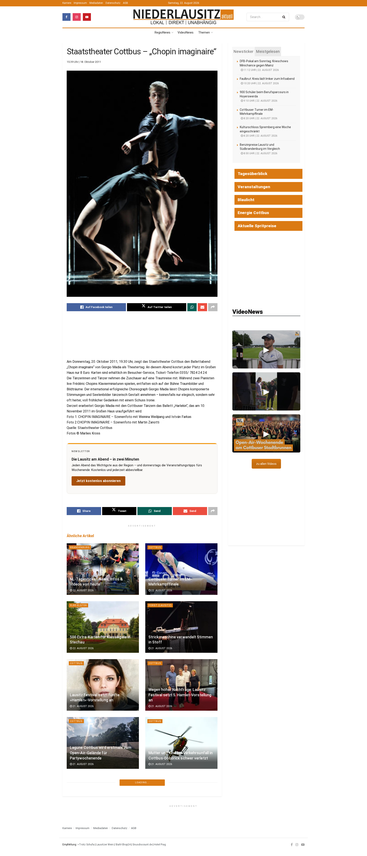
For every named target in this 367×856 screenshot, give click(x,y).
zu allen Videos (266, 463)
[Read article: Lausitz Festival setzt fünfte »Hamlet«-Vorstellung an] (103, 685)
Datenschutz (113, 2)
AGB (125, 2)
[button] (266, 349)
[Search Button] (284, 17)
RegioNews (162, 32)
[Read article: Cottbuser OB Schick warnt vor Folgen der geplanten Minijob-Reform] (103, 801)
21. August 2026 (161, 648)
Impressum (80, 2)
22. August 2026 (83, 590)
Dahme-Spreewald (162, 837)
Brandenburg (80, 547)
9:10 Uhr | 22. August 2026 (260, 100)
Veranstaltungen (254, 186)
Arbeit (74, 779)
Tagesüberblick (252, 173)
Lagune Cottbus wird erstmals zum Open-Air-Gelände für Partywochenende (100, 752)
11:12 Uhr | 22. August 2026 (261, 70)
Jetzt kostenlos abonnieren (98, 481)
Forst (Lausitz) (160, 605)
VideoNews (185, 32)
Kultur (75, 837)
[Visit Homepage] (183, 16)
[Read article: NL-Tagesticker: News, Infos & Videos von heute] (103, 569)
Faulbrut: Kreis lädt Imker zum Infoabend (267, 78)
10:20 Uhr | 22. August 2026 (261, 83)
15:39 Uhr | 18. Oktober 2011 (84, 61)
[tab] (243, 51)
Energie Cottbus (253, 212)
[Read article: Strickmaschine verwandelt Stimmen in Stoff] (181, 627)
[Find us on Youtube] (87, 17)
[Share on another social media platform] (212, 307)
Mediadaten (96, 2)
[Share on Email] (202, 307)
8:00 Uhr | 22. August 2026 (260, 153)
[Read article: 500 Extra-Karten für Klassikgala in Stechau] (103, 627)
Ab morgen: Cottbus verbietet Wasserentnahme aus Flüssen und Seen (178, 810)
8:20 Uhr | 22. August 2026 (260, 118)
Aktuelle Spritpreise (257, 225)
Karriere (66, 2)
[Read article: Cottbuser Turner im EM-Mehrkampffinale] (181, 569)
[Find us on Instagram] (77, 17)
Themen (204, 32)
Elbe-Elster (78, 605)
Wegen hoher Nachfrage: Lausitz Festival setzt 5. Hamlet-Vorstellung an (179, 695)
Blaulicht (246, 199)
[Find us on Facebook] (66, 17)
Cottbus (155, 547)
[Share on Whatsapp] (192, 307)
